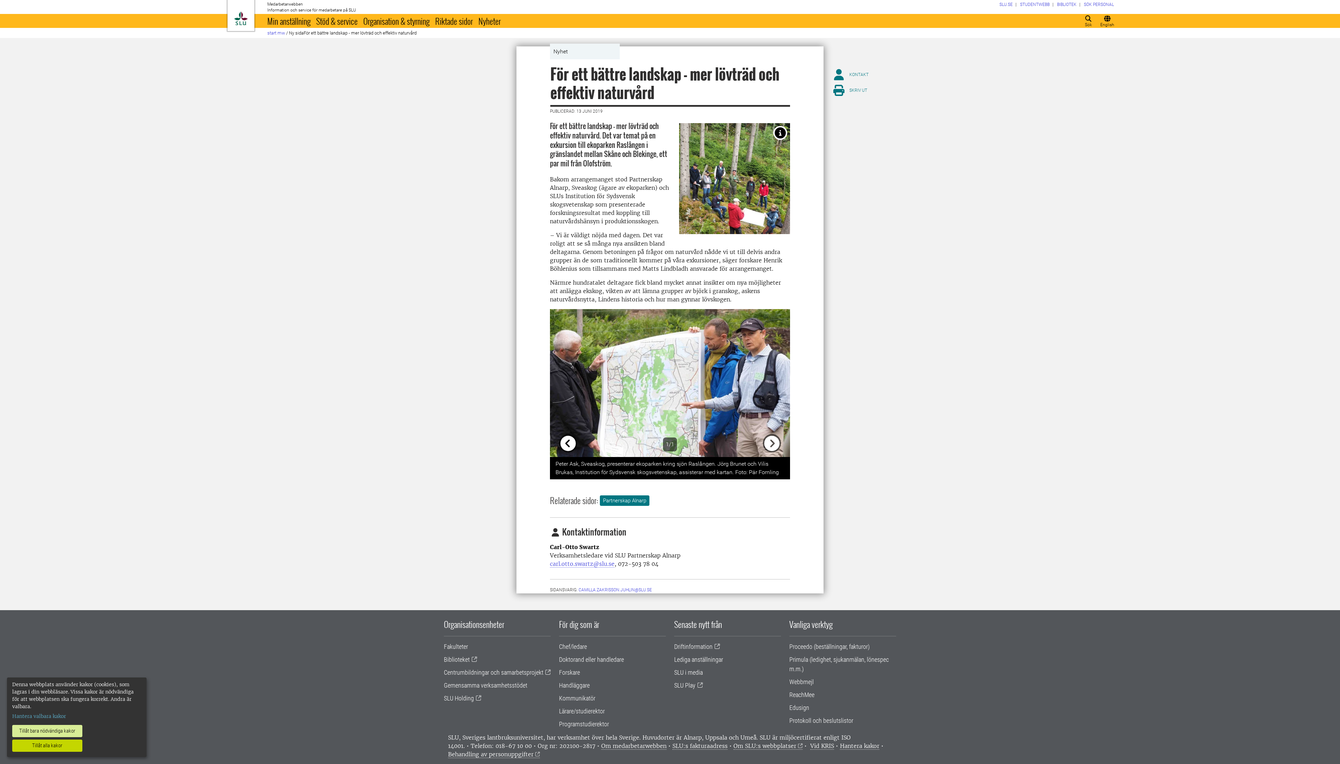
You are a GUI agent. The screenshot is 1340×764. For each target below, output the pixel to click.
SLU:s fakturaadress (700, 745)
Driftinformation (693, 646)
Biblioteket (457, 659)
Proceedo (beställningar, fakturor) (829, 646)
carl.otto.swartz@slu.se (582, 563)
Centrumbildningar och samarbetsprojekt (493, 672)
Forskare (569, 672)
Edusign (799, 707)
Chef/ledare (573, 646)
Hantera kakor (859, 745)
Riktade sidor (454, 21)
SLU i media (688, 672)
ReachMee (801, 694)
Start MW (276, 33)
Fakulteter (456, 646)
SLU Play (684, 685)
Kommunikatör (577, 698)
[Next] (772, 383)
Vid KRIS (822, 745)
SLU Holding (459, 698)
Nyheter (489, 21)
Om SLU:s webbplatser (765, 745)
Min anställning (289, 21)
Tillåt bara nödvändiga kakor (47, 731)
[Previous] (568, 383)
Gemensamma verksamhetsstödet (485, 685)
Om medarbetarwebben (634, 745)
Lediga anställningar (698, 659)
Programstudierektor (584, 724)
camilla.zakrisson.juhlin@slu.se (615, 589)
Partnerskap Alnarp (624, 500)
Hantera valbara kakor (39, 716)
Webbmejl (801, 682)
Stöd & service (337, 21)
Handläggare (574, 685)
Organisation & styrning (396, 21)
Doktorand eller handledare (591, 659)
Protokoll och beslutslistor (821, 720)
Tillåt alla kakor (47, 745)
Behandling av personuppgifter (491, 754)
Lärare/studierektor (582, 711)
